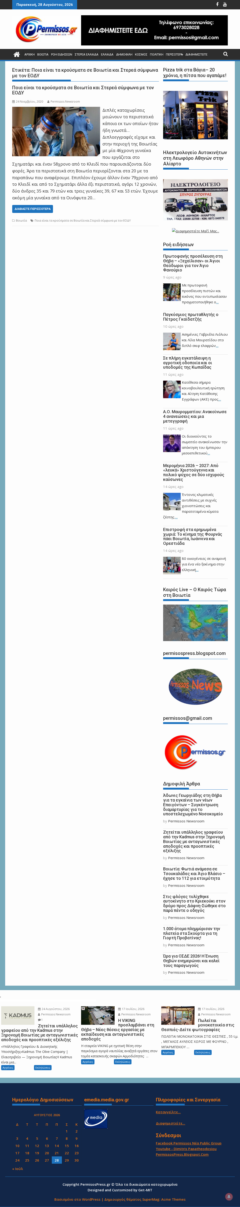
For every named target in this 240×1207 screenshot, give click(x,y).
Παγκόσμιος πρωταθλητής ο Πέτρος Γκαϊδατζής (190, 317)
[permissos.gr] (17, 54)
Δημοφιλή (124, 54)
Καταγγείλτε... (168, 1112)
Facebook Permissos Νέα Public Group (188, 1143)
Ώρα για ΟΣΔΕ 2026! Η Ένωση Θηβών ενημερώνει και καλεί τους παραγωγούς (191, 961)
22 (67, 1153)
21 (57, 1153)
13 (47, 1145)
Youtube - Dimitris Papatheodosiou (186, 1148)
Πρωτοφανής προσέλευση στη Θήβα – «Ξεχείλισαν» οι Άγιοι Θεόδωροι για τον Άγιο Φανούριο (193, 263)
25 (27, 1160)
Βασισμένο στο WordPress (77, 1199)
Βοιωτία (43, 54)
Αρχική (29, 54)
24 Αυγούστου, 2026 (55, 1009)
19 (37, 1153)
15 (67, 1145)
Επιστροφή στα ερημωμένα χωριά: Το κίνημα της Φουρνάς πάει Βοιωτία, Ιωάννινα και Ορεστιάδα (192, 536)
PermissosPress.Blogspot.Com (182, 1154)
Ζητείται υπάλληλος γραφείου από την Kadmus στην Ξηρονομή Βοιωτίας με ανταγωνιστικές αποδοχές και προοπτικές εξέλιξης (194, 841)
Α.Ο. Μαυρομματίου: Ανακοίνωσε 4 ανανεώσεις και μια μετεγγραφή (195, 416)
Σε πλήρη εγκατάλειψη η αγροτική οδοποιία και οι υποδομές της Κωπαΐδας (187, 363)
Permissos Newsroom (65, 102)
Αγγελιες (8, 1067)
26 (37, 1160)
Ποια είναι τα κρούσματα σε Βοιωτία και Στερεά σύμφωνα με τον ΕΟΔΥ (83, 90)
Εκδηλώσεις (42, 1067)
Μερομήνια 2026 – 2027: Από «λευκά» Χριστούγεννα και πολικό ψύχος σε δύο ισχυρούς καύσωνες (193, 472)
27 (47, 1160)
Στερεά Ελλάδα (86, 54)
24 (17, 1160)
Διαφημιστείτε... (170, 1123)
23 (77, 1153)
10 (17, 1145)
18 (27, 1153)
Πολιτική (156, 54)
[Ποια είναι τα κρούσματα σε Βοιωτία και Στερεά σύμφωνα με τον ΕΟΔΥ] (56, 110)
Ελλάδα (107, 54)
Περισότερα (174, 54)
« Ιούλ (17, 1168)
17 (17, 1153)
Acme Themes (173, 1199)
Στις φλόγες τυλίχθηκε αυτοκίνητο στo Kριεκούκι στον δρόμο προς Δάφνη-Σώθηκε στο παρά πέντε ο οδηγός (194, 903)
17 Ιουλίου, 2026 (132, 1009)
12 (37, 1145)
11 (27, 1145)
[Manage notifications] (229, 1196)
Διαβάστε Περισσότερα (33, 209)
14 (57, 1145)
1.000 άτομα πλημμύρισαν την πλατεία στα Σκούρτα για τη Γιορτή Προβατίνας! (191, 933)
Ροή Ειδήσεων (61, 54)
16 (77, 1145)
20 (47, 1153)
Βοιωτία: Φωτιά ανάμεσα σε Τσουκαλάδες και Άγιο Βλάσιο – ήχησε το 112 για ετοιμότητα (194, 873)
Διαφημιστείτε (196, 54)
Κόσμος (141, 54)
